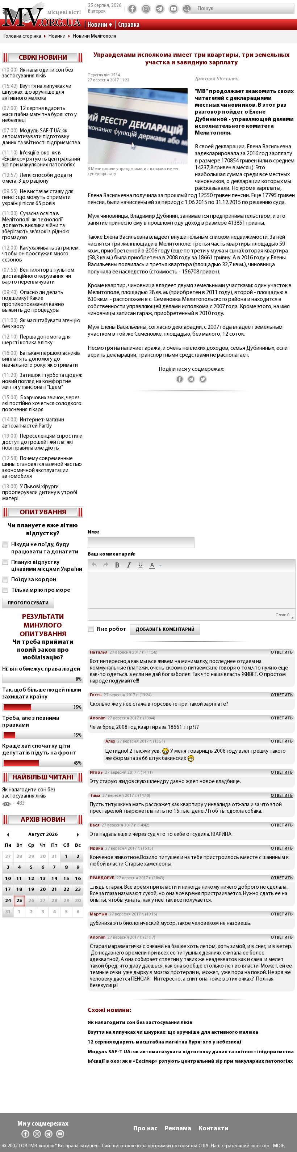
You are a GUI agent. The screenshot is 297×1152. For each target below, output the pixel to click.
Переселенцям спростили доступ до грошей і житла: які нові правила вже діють (42, 442)
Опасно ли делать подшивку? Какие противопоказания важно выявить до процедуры (33, 302)
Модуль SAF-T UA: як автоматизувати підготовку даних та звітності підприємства (41, 137)
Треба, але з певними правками (30, 721)
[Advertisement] (191, 467)
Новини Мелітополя (94, 36)
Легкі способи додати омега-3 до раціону (37, 178)
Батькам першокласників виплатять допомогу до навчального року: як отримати (41, 359)
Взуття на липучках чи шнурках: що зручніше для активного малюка (36, 92)
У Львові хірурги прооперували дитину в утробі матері (39, 493)
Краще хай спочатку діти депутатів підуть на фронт (39, 749)
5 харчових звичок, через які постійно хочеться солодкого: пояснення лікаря (42, 404)
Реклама (178, 1129)
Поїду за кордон (33, 580)
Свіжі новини (42, 57)
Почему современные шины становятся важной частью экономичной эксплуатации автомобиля (42, 468)
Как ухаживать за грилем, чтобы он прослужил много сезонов (41, 254)
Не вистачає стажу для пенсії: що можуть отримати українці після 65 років (38, 198)
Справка (128, 25)
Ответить (282, 652)
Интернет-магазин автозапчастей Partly (33, 423)
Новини (97, 25)
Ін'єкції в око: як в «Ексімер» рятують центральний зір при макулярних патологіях (41, 159)
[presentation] (94, 566)
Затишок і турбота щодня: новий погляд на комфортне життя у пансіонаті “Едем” (42, 381)
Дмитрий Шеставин (216, 79)
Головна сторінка (22, 36)
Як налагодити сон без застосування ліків (37, 73)
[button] (94, 565)
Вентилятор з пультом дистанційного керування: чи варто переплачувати (38, 276)
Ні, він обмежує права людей (41, 669)
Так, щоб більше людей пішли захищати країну (41, 693)
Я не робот (111, 629)
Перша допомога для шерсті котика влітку (36, 340)
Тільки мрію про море (40, 590)
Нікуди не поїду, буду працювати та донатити (44, 548)
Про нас (145, 1129)
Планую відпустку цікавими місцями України (46, 566)
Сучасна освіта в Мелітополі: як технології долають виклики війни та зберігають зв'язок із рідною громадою (36, 226)
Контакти (213, 1129)
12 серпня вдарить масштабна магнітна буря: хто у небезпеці (39, 114)
